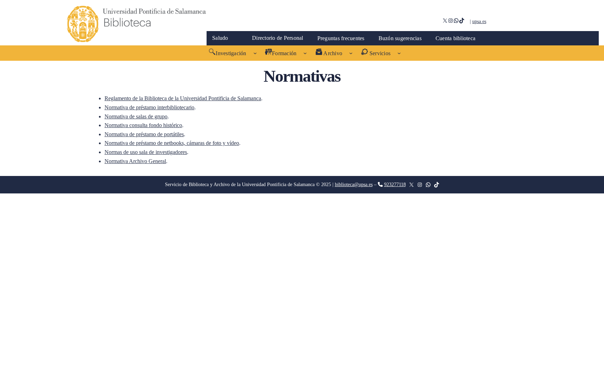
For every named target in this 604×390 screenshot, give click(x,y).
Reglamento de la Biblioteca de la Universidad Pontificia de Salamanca (183, 98)
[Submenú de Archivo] (351, 53)
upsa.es (479, 21)
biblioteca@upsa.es (354, 184)
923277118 (395, 184)
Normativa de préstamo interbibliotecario (149, 107)
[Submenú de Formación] (305, 53)
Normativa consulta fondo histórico (143, 125)
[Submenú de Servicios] (399, 53)
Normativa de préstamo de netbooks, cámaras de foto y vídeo (172, 143)
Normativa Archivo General (135, 161)
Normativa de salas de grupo (136, 116)
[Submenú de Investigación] (255, 53)
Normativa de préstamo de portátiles (144, 134)
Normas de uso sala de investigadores (146, 152)
